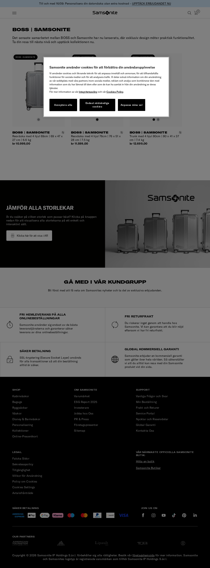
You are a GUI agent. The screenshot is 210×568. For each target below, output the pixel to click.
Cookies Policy (114, 91)
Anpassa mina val (132, 104)
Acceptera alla (63, 104)
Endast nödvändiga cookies (97, 105)
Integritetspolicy (88, 91)
